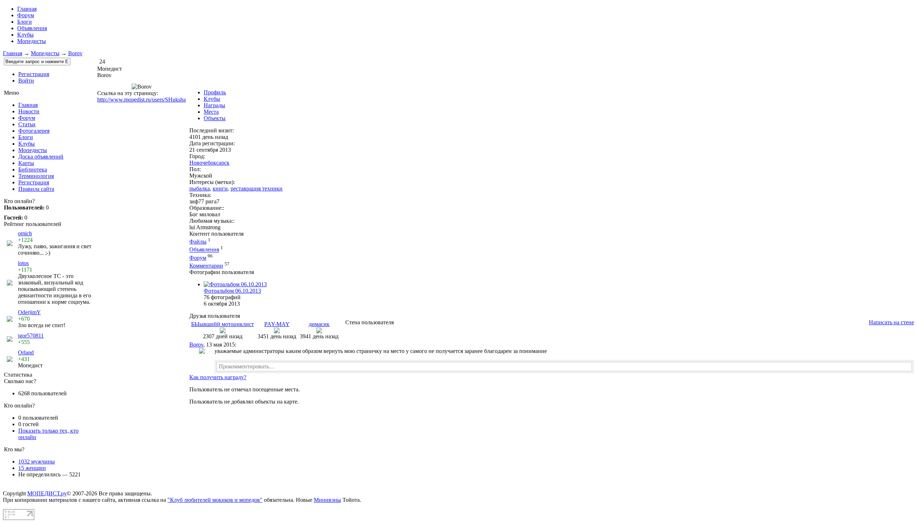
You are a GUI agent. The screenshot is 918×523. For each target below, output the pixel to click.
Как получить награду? (217, 377)
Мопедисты (31, 41)
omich (25, 233)
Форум (25, 15)
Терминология (36, 176)
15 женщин (32, 468)
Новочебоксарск (209, 163)
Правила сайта (36, 189)
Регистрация (33, 74)
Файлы (198, 242)
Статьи (27, 124)
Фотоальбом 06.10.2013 (232, 291)
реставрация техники (257, 188)
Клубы (25, 35)
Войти (26, 80)
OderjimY (29, 312)
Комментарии (206, 266)
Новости (28, 111)
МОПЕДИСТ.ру (47, 493)
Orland (26, 352)
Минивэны (327, 500)
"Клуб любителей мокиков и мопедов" (214, 500)
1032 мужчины (36, 461)
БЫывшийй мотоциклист (222, 324)
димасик (319, 324)
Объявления (32, 28)
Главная (12, 53)
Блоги (24, 22)
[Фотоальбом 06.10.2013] (235, 284)
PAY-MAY (277, 324)
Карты (26, 163)
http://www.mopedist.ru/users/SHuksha (141, 99)
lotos (23, 263)
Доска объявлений (40, 157)
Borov (75, 53)
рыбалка (199, 188)
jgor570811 (31, 336)
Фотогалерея (33, 131)
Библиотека (32, 169)
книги (220, 188)
